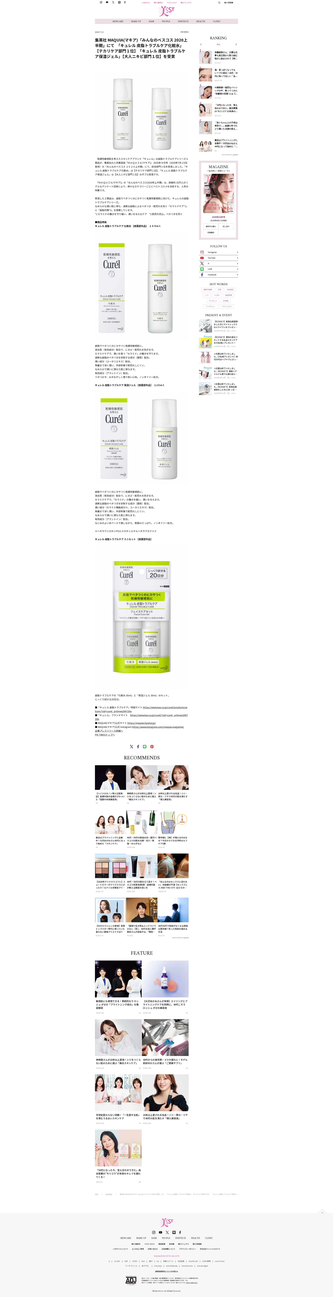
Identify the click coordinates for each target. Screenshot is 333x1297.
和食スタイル (168, 1261)
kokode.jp (158, 1266)
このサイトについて (120, 1249)
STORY (134, 1261)
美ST (151, 1261)
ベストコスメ (172, 2)
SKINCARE (118, 22)
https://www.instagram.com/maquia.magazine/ (158, 727)
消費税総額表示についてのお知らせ (166, 1271)
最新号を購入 (211, 226)
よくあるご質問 (138, 1249)
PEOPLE (166, 22)
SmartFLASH (193, 1261)
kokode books (187, 1266)
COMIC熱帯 (206, 1261)
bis (158, 1261)
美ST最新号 (158, 2)
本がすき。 (146, 1266)
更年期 (171, 1244)
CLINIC (217, 22)
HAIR (151, 22)
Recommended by (177, 937)
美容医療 (161, 1244)
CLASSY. (117, 1261)
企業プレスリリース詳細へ (109, 730)
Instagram (212, 252)
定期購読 (210, 232)
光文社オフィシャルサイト (210, 1249)
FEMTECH (183, 22)
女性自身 (181, 1261)
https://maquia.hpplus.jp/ (141, 723)
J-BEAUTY (146, 2)
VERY (126, 1261)
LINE (210, 269)
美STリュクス (186, 2)
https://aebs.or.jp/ (191, 1283)
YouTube (211, 258)
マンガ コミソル (131, 1266)
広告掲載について (168, 1249)
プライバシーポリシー (187, 1249)
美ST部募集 (228, 2)
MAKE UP (136, 22)
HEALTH (200, 22)
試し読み (226, 226)
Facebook (212, 274)
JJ (109, 1261)
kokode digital (202, 1266)
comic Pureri (220, 1261)
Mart (143, 1261)
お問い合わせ (153, 1249)
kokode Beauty (172, 1266)
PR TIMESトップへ (105, 734)
